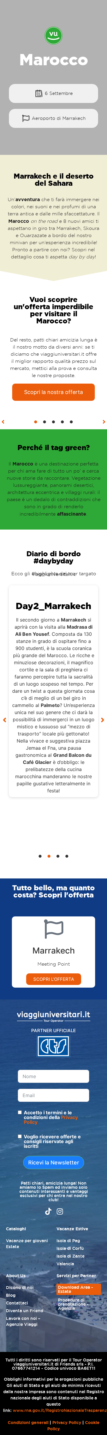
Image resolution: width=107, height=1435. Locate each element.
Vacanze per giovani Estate (27, 1243)
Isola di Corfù (70, 1248)
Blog (10, 1295)
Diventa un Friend (24, 1310)
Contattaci (17, 1303)
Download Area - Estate (75, 1289)
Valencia (65, 1263)
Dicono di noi (20, 1287)
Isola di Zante (70, 1256)
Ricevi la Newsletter (53, 1162)
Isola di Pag (68, 1240)
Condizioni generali (28, 1422)
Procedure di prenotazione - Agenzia (73, 1304)
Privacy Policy (66, 1422)
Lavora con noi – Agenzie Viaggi (23, 1321)
